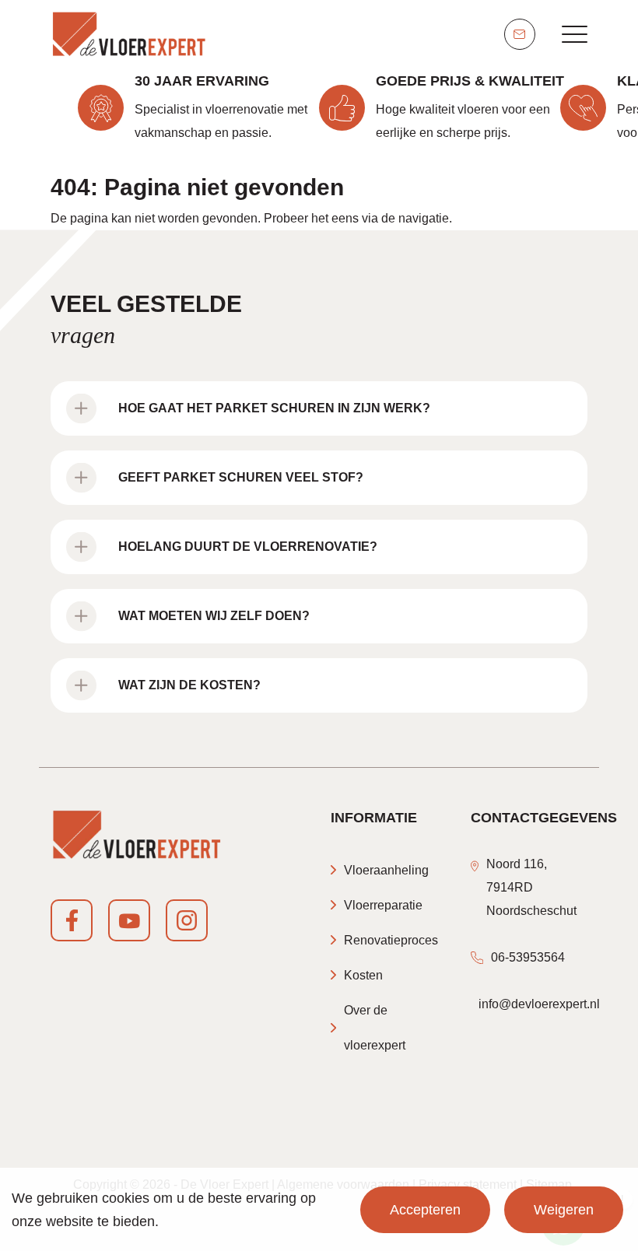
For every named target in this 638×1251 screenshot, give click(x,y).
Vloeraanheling (386, 870)
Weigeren (564, 1210)
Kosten (363, 975)
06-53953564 (528, 957)
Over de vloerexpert (374, 1028)
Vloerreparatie (383, 905)
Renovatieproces (391, 940)
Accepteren (425, 1210)
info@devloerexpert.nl (539, 1004)
